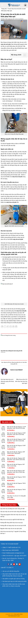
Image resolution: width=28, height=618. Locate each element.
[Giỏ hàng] (25, 5)
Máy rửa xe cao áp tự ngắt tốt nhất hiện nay (12, 519)
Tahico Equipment (19, 18)
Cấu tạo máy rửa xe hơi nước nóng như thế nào (13, 511)
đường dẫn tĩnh (14, 364)
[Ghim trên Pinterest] (13, 326)
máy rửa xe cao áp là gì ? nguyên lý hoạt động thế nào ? (13, 532)
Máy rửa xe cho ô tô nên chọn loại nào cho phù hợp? (21, 381)
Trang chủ (4, 8)
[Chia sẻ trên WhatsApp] (2, 326)
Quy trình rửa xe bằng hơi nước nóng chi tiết (11, 350)
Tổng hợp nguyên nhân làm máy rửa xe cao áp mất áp (13, 515)
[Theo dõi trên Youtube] (19, 564)
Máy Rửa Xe (19, 362)
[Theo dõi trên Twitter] (11, 564)
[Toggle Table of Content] (24, 55)
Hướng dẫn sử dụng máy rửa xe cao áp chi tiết (13, 525)
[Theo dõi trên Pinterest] (14, 564)
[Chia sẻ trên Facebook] (5, 326)
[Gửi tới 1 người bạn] (10, 326)
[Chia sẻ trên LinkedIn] (16, 326)
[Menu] (2, 5)
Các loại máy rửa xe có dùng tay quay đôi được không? (7, 381)
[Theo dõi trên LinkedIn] (17, 564)
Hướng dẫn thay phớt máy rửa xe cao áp (11, 522)
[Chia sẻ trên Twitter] (8, 326)
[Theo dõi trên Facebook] (8, 564)
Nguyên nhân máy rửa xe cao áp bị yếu (11, 528)
